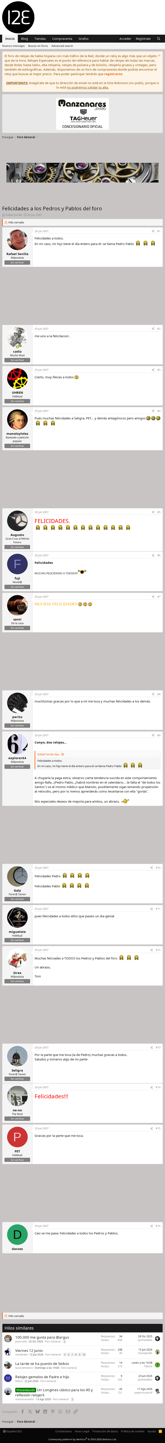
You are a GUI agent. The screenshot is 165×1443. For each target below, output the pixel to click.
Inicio (10, 38)
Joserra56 (21, 1341)
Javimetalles (145, 1340)
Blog (24, 38)
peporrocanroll (143, 1392)
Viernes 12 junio (29, 1350)
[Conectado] (17, 347)
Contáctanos (63, 1431)
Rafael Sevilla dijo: (48, 754)
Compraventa (62, 38)
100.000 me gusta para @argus (42, 1337)
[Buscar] (158, 39)
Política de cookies (132, 1431)
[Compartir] (153, 231)
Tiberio (148, 1366)
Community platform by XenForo (83, 1439)
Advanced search (62, 46)
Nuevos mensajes (13, 46)
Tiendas (40, 38)
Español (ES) (14, 1431)
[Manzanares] (82, 114)
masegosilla (145, 1353)
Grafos (84, 38)
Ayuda (152, 1431)
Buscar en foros (38, 46)
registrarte (113, 74)
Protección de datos (105, 1431)
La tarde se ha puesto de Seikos (42, 1363)
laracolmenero (24, 1368)
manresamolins (24, 1399)
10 (83, 1354)
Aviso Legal (82, 1431)
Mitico (19, 1381)
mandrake (21, 1354)
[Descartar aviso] (158, 56)
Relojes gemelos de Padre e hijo (42, 1376)
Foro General (53, 1341)
